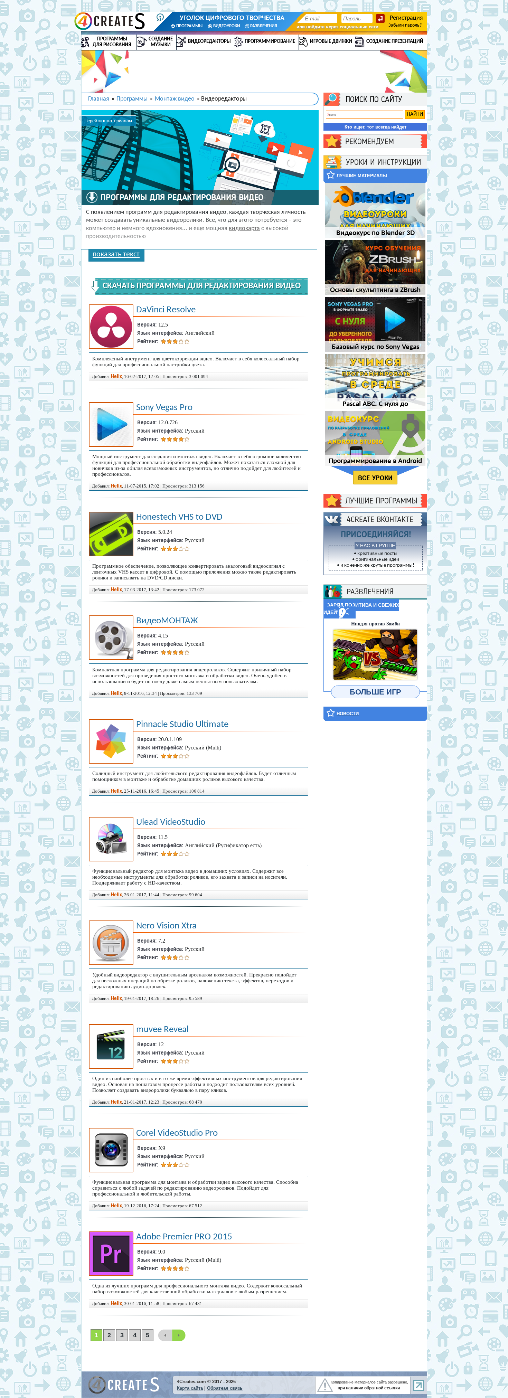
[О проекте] (160, 17)
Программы (132, 99)
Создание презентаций (394, 41)
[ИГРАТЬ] (375, 655)
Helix (116, 376)
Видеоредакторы (209, 41)
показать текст (116, 254)
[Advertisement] (375, 830)
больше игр (375, 692)
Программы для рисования (112, 42)
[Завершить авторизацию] (380, 18)
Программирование (270, 41)
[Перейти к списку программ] (92, 197)
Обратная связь (225, 1388)
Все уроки (375, 478)
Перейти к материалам (108, 120)
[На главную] (112, 21)
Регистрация (406, 18)
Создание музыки (161, 42)
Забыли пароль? (405, 25)
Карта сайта (190, 1388)
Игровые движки (331, 41)
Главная (98, 99)
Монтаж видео (175, 99)
